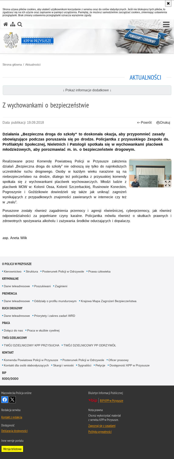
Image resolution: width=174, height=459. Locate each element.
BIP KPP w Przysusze (111, 400)
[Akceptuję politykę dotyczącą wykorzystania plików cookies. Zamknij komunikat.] (168, 3)
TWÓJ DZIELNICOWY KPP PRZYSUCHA (31, 345)
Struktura (32, 271)
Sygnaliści (84, 365)
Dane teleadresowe (17, 286)
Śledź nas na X (12, 399)
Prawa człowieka (99, 271)
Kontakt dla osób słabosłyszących (26, 365)
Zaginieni (61, 286)
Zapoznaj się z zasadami (101, 425)
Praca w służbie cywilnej (43, 330)
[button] (166, 24)
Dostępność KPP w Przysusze (129, 365)
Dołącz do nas (13, 330)
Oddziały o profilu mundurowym (55, 301)
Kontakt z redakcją (11, 417)
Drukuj (165, 122)
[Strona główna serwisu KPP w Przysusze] (5, 24)
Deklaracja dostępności (14, 431)
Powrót (146, 122)
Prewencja (9, 293)
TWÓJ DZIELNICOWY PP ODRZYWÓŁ (89, 345)
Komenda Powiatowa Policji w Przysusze (31, 360)
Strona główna (12, 64)
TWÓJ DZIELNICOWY (14, 338)
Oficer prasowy (118, 360)
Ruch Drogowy (12, 308)
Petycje (100, 365)
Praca (6, 323)
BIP (4, 372)
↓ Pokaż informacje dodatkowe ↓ (87, 90)
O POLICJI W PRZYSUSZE (17, 264)
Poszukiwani (42, 286)
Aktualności (33, 64)
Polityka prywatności (100, 431)
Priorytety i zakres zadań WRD (54, 315)
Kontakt (8, 352)
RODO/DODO (10, 378)
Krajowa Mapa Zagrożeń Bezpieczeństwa (108, 301)
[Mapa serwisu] (12, 24)
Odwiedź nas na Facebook (4, 399)
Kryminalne (10, 278)
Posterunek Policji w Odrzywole (63, 271)
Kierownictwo (12, 271)
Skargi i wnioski (63, 365)
